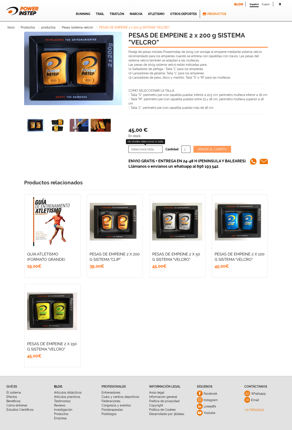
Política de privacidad (164, 401)
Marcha (136, 14)
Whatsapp (258, 393)
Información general (163, 397)
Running (83, 14)
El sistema (13, 392)
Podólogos (109, 414)
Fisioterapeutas (112, 409)
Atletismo (156, 14)
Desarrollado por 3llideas (166, 414)
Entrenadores (111, 392)
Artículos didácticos (68, 392)
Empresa (60, 418)
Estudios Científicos (20, 409)
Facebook (210, 393)
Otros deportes (183, 14)
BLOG (58, 386)
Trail (100, 14)
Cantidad (171, 149)
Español (254, 4)
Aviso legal (156, 392)
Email (255, 400)
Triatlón (117, 14)
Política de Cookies (162, 409)
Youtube (209, 413)
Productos (216, 14)
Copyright (156, 405)
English (266, 4)
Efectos (11, 397)
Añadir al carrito (212, 149)
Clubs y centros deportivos (120, 397)
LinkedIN (210, 406)
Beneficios (13, 401)
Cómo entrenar (16, 405)
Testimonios (62, 401)
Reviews (59, 405)
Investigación (63, 409)
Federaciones (111, 401)
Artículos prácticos (67, 397)
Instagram (211, 400)
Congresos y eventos (116, 405)
